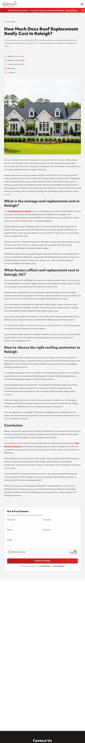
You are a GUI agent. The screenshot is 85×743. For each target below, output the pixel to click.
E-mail (9, 539)
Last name (47, 519)
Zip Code (46, 529)
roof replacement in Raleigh (19, 211)
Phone (9, 529)
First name (11, 519)
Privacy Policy (45, 566)
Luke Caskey (19, 56)
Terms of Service (58, 566)
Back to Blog (10, 21)
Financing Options (71, 10)
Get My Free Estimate (42, 560)
